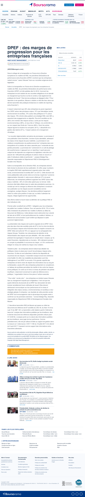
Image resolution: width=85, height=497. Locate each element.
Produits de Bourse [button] (29, 15)
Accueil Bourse (5, 432)
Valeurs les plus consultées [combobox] (66, 53)
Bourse (5, 11)
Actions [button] (13, 15)
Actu (48, 11)
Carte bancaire (5, 447)
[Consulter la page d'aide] (62, 5)
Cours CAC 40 (5, 436)
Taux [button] (54, 15)
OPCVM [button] (48, 15)
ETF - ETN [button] (40, 15)
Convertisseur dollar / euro (50, 434)
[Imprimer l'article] (3, 62)
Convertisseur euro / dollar (50, 436)
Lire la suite (32, 389)
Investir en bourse (62, 445)
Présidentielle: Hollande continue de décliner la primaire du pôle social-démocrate (34, 409)
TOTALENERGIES (62, 71)
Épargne (14, 11)
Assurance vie (33, 443)
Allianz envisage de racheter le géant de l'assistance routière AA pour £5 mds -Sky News (36, 377)
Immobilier (32, 11)
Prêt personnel (33, 447)
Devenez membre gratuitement (30, 353)
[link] (3, 464)
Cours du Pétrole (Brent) (28, 436)
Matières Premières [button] (71, 15)
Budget (23, 11)
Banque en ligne (6, 443)
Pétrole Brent (61, 60)
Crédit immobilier (33, 445)
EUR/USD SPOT (62, 68)
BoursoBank (57, 11)
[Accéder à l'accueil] (2, 27)
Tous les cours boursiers (8, 434)
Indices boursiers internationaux (30, 432)
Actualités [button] (5, 15)
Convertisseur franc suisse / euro (73, 434)
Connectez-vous (29, 351)
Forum (81, 15)
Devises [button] (60, 15)
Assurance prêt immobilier (64, 443)
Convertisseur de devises (50, 432)
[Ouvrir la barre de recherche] (60, 5)
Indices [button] (20, 15)
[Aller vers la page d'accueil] (42, 5)
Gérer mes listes (62, 75)
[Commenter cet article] (3, 46)
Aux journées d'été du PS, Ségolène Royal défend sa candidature (36, 393)
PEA (58, 447)
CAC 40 (3, 20)
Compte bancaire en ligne (8, 445)
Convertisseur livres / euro (71, 432)
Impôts (41, 11)
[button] (2, 5)
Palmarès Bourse (27, 434)
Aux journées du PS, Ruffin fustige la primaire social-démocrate (36, 362)
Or (58, 65)
